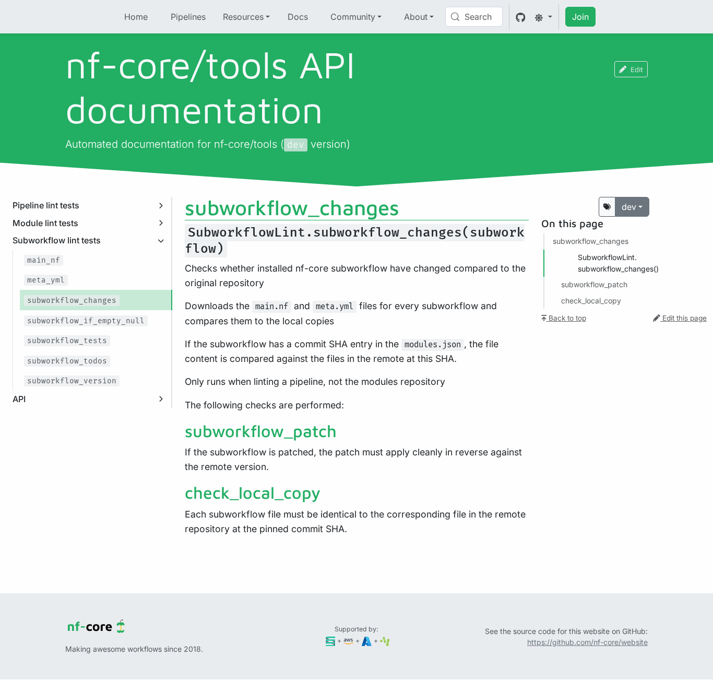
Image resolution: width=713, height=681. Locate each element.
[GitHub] (521, 16)
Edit (637, 69)
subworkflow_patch (594, 284)
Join (580, 16)
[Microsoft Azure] (367, 640)
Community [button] (352, 16)
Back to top (566, 318)
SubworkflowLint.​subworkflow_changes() (618, 263)
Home (136, 16)
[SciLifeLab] (385, 640)
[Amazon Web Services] (348, 640)
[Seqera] (331, 640)
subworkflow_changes (590, 241)
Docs (298, 16)
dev (629, 207)
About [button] (415, 16)
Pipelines (188, 16)
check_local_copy (591, 300)
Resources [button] (243, 16)
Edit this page (683, 318)
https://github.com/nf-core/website (587, 642)
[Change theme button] (543, 16)
